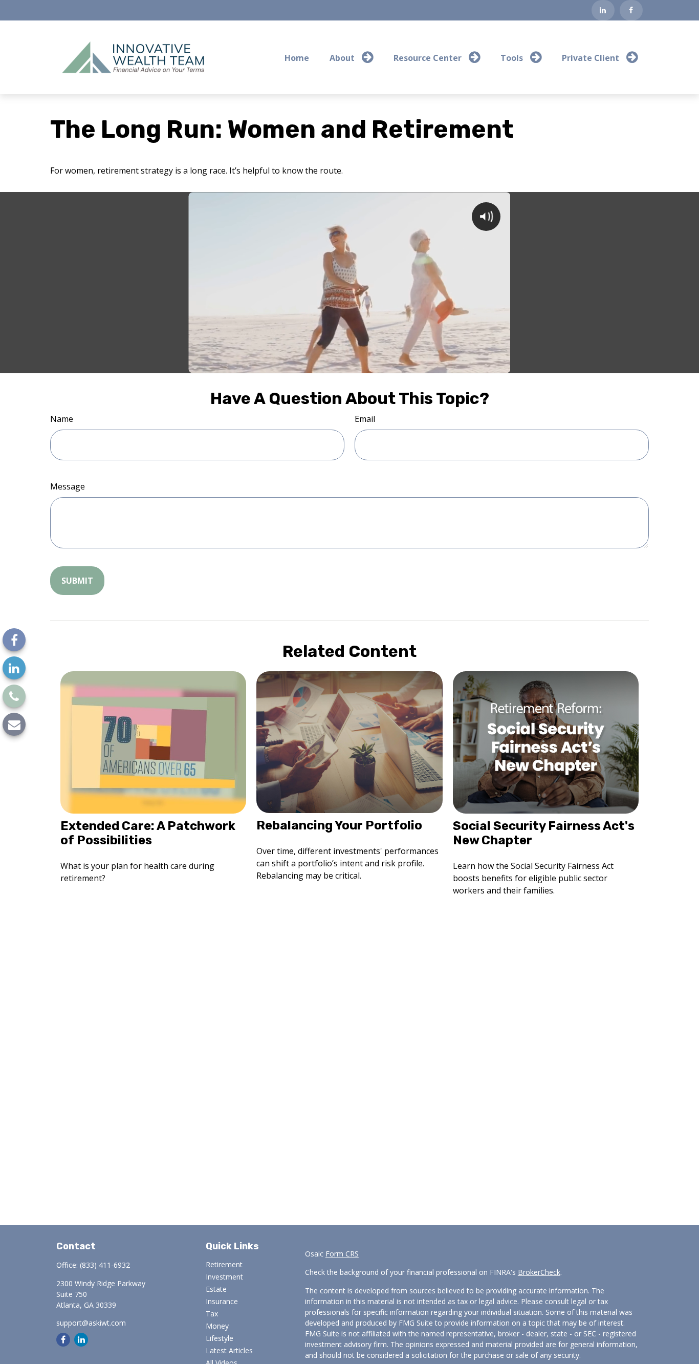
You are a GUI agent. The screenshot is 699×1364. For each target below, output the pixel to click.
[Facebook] (631, 10)
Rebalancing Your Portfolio (339, 825)
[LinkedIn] (603, 10)
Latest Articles (229, 1350)
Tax (212, 1313)
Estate (216, 1289)
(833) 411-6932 (105, 1265)
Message (67, 486)
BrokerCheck (539, 1272)
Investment (224, 1277)
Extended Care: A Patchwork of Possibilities (147, 833)
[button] (297, 57)
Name (61, 418)
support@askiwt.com (91, 1323)
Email (365, 418)
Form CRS (342, 1254)
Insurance (222, 1301)
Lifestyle (219, 1338)
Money (217, 1326)
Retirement (224, 1264)
